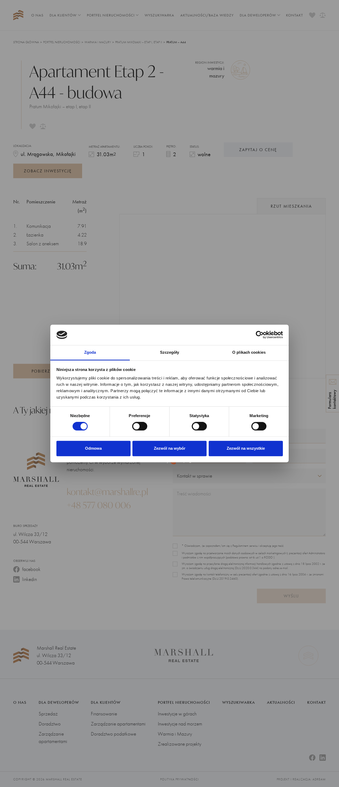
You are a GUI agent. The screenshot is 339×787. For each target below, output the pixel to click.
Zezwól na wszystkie (246, 448)
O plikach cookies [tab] (249, 352)
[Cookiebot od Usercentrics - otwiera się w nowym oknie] (260, 335)
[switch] (139, 426)
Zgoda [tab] (90, 352)
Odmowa (93, 448)
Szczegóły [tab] (169, 352)
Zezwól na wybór (169, 448)
